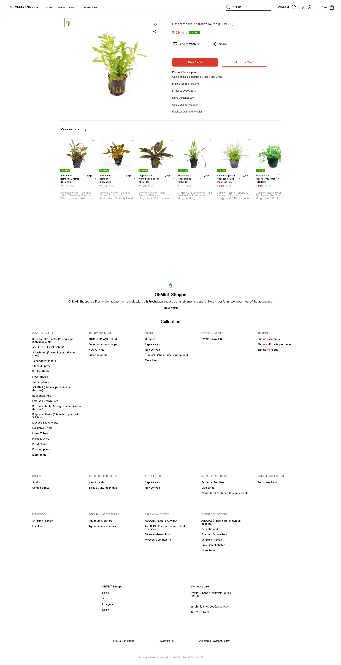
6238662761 (202, 612)
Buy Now (195, 62)
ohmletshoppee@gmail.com (212, 606)
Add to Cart (244, 62)
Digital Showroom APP (188, 657)
